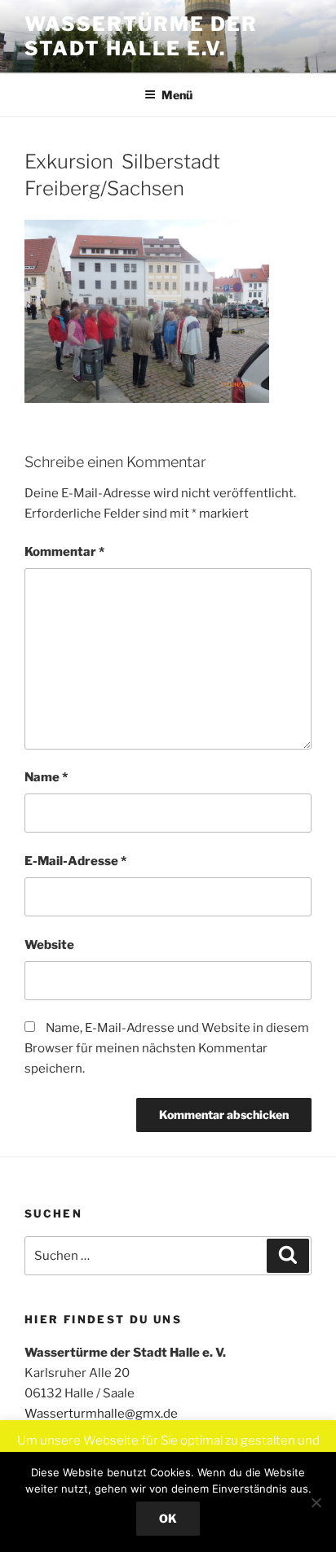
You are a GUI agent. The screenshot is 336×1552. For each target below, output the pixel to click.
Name (46, 777)
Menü (176, 95)
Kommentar (64, 551)
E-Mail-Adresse (75, 861)
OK (168, 1518)
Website (49, 945)
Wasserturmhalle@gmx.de (101, 1413)
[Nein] (315, 1502)
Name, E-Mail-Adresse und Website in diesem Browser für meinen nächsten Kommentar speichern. (166, 1048)
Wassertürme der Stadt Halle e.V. (141, 36)
